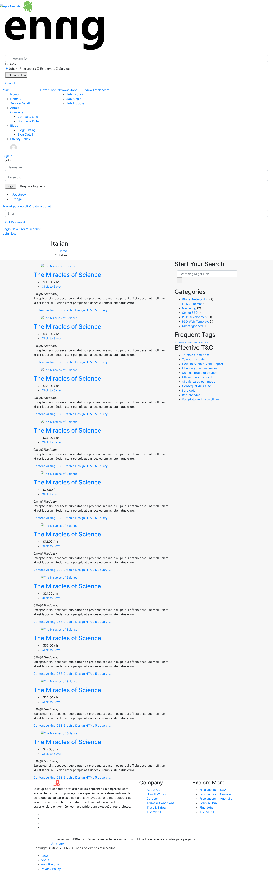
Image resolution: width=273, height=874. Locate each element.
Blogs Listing (27, 130)
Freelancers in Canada (215, 794)
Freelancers (28, 68)
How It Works (156, 794)
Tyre (206, 342)
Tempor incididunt (194, 359)
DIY (176, 342)
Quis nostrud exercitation (199, 373)
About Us (153, 789)
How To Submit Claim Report (202, 364)
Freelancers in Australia (216, 798)
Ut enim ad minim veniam (200, 368)
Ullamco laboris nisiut (197, 377)
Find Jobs (206, 807)
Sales (189, 342)
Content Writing (44, 310)
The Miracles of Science (67, 274)
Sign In (7, 156)
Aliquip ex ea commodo (198, 381)
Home (14, 94)
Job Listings (75, 94)
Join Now (9, 233)
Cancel (10, 83)
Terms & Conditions (195, 355)
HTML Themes (192, 304)
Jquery (103, 310)
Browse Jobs (68, 90)
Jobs (12, 68)
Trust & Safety (157, 807)
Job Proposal (75, 103)
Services (65, 68)
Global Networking (195, 299)
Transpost (198, 342)
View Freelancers (97, 90)
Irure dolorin (190, 390)
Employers (47, 68)
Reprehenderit (192, 395)
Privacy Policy (20, 139)
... (109, 310)
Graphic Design (74, 310)
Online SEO (190, 312)
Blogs (14, 125)
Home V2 (16, 99)
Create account (40, 206)
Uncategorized (192, 326)
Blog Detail (25, 134)
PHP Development (195, 317)
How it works (49, 90)
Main (6, 90)
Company (17, 112)
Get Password (15, 222)
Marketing (189, 308)
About (14, 108)
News (45, 855)
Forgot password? (15, 206)
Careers (152, 798)
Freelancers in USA (213, 789)
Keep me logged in (33, 186)
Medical (182, 342)
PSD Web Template (195, 321)
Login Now (10, 229)
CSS (59, 310)
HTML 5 (91, 310)
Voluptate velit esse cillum (200, 399)
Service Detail (20, 103)
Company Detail (29, 121)
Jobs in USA (208, 803)
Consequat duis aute (196, 386)
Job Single (73, 99)
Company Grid (28, 116)
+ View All (154, 812)
